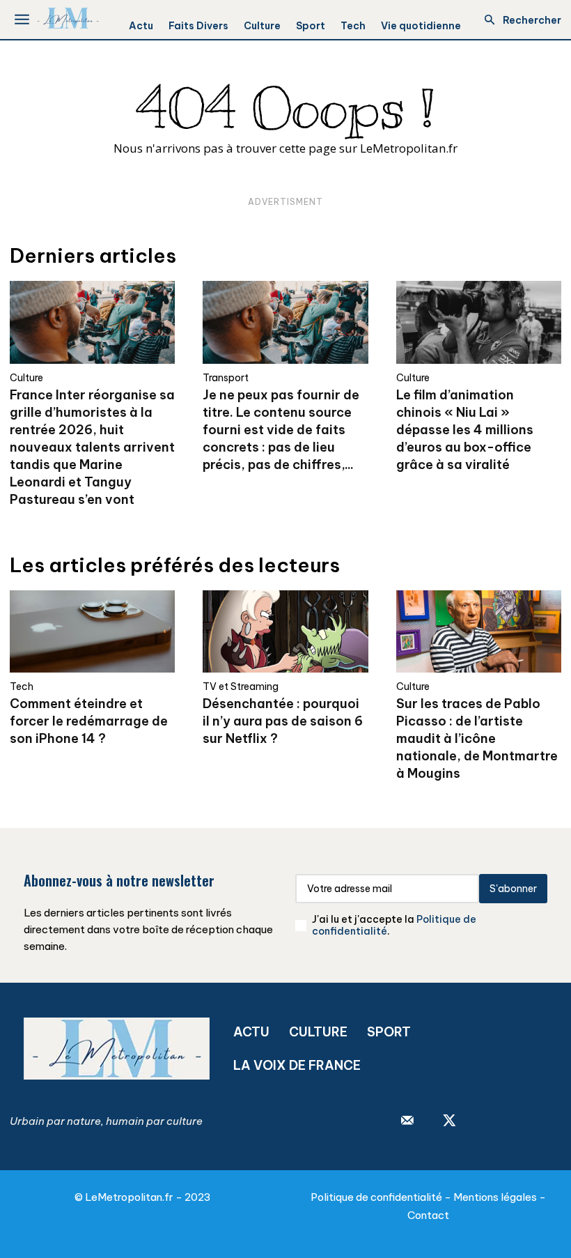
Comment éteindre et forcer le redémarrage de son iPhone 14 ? (89, 721)
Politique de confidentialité (376, 1197)
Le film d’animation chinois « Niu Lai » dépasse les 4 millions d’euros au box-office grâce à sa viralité (464, 430)
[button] (518, 20)
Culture (26, 378)
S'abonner (513, 888)
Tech (21, 686)
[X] (449, 1121)
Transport (226, 378)
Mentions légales (495, 1197)
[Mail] (407, 1121)
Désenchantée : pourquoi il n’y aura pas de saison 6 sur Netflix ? (283, 721)
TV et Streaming (241, 686)
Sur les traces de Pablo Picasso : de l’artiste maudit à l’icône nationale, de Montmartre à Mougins (477, 738)
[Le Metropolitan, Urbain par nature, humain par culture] (68, 18)
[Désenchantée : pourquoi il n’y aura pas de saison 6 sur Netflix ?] (285, 631)
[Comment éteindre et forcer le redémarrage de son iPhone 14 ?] (92, 631)
